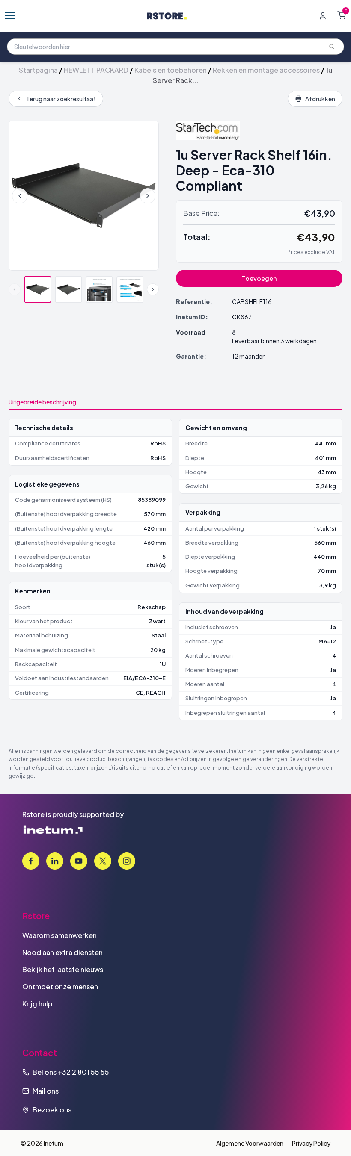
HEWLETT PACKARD (96, 69)
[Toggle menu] (10, 16)
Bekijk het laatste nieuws (62, 969)
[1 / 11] (37, 289)
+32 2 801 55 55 (83, 1072)
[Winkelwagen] (341, 15)
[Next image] (147, 195)
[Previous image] (19, 195)
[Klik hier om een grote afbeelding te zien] (84, 196)
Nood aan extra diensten (62, 952)
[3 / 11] (99, 289)
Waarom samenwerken (59, 935)
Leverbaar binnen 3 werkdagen (274, 341)
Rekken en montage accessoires (266, 69)
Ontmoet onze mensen (60, 986)
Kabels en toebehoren (170, 69)
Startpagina (38, 69)
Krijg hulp (37, 1003)
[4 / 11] (130, 289)
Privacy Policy (311, 1143)
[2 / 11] (68, 289)
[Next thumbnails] (153, 289)
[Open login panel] (322, 16)
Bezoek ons (52, 1109)
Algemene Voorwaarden (249, 1143)
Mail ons (46, 1090)
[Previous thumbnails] (15, 289)
